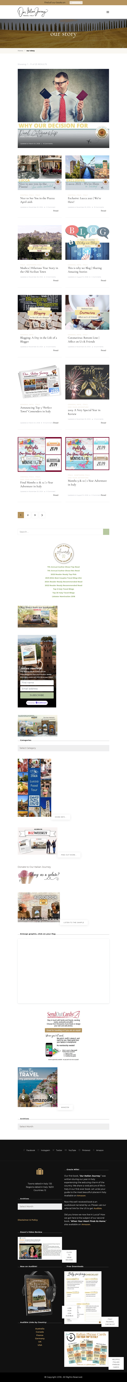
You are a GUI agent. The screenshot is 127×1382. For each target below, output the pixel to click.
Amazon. (86, 1224)
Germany (40, 1338)
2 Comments (98, 419)
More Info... (60, 817)
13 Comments (99, 207)
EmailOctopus (42, 702)
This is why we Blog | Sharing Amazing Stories (85, 269)
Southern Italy (34, 265)
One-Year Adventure (78, 407)
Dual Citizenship (28, 137)
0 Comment (50, 207)
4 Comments (96, 277)
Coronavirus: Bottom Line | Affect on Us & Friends (83, 339)
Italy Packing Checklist (110, 1321)
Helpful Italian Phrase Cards (116, 1363)
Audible (98, 1208)
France (39, 1335)
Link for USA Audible (69, 1312)
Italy (37, 195)
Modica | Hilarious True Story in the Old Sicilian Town (39, 269)
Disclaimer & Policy (28, 1220)
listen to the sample (74, 922)
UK (39, 1342)
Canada (40, 1332)
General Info (74, 265)
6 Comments (48, 144)
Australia (39, 1329)
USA (40, 1345)
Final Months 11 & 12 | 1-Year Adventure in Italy (36, 484)
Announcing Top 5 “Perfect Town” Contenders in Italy (36, 409)
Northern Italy (82, 475)
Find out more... (69, 855)
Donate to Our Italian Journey (34, 867)
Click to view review (69, 1256)
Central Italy (27, 195)
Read (55, 211)
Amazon (65, 1107)
